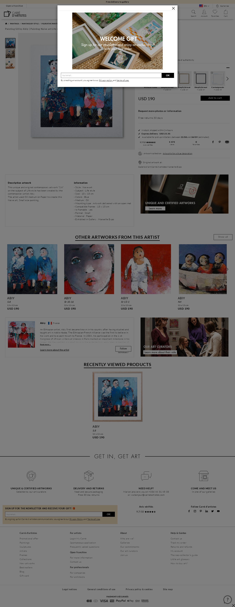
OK (168, 75)
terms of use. (123, 80)
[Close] (173, 8)
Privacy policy (106, 80)
